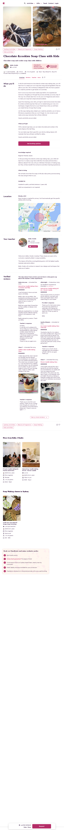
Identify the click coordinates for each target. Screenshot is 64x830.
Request (41, 826)
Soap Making (38, 49)
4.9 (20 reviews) (25, 825)
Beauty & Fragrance (24, 49)
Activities (30, 3)
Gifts (38, 3)
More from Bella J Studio (13, 438)
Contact (51, 3)
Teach (45, 3)
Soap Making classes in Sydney (16, 491)
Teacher (34, 77)
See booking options (34, 143)
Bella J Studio (14, 65)
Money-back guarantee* (14, 559)
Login (56, 3)
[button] (35, 26)
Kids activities (8, 52)
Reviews (28, 77)
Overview (22, 77)
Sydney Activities (9, 49)
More (39, 77)
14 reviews (50, 286)
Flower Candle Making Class (49, 362)
